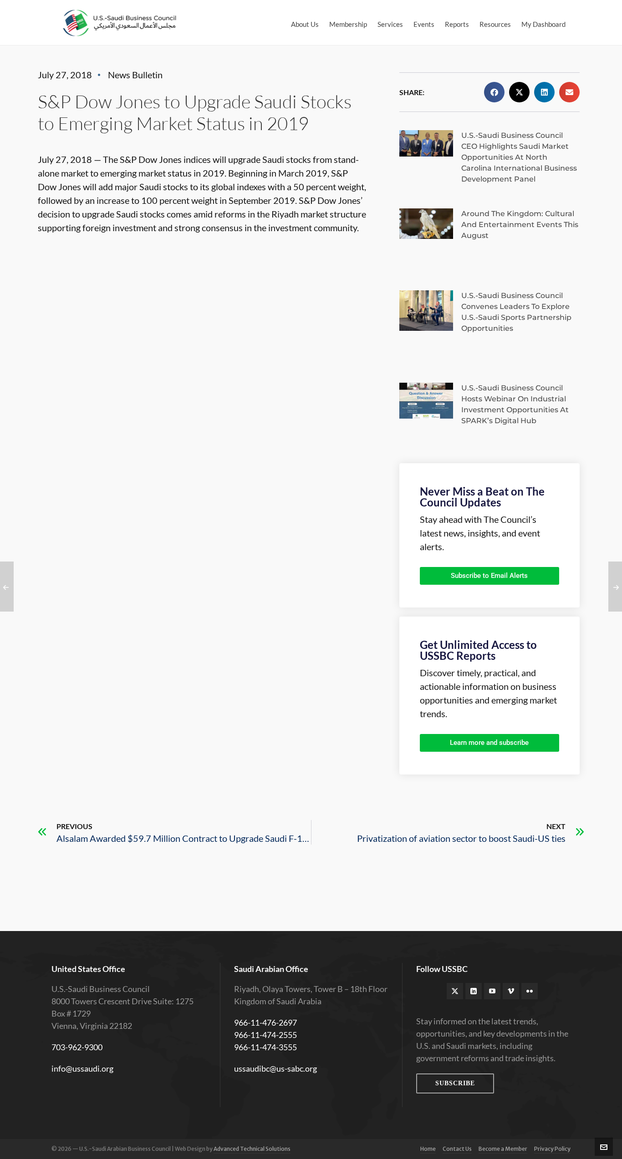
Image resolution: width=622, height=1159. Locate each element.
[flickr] (529, 991)
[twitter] (455, 991)
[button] (494, 92)
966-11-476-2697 (265, 1022)
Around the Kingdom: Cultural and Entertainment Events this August (519, 224)
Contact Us (457, 1148)
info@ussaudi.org (82, 1068)
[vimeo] (511, 991)
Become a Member (503, 1148)
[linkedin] (473, 991)
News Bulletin (135, 74)
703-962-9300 (76, 1047)
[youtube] (492, 991)
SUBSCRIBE (455, 1083)
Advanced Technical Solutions (252, 1148)
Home (428, 1148)
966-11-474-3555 (265, 1047)
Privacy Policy (552, 1148)
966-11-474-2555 (265, 1035)
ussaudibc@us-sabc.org (275, 1068)
